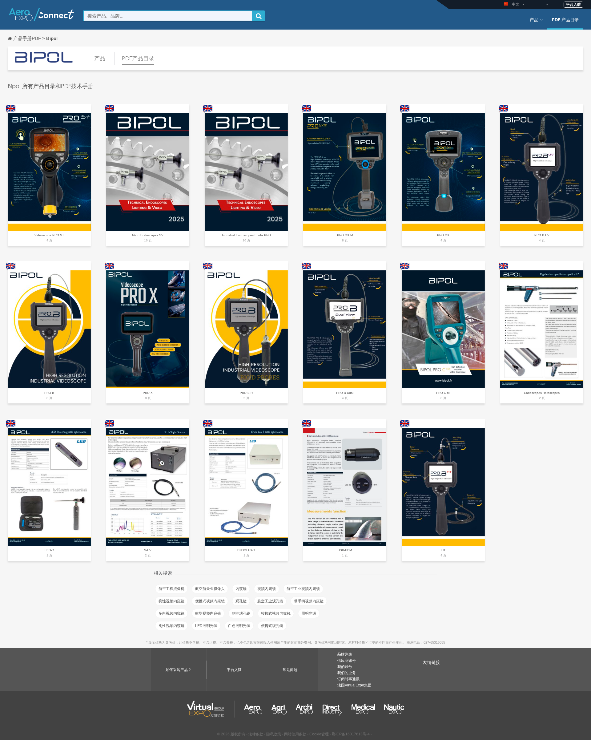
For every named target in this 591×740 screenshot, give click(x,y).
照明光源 (308, 613)
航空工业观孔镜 (270, 601)
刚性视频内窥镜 (171, 626)
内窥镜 (241, 589)
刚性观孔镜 (241, 613)
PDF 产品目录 (565, 19)
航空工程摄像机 (171, 589)
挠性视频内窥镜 (171, 601)
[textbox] (168, 15)
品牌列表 (344, 654)
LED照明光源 (206, 626)
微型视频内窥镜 (208, 613)
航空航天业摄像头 (210, 589)
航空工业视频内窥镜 (303, 589)
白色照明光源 (239, 626)
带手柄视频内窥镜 (309, 601)
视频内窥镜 (266, 589)
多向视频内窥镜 (171, 613)
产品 (534, 19)
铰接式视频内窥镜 (276, 613)
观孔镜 (241, 601)
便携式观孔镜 (272, 626)
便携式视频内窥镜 (210, 601)
